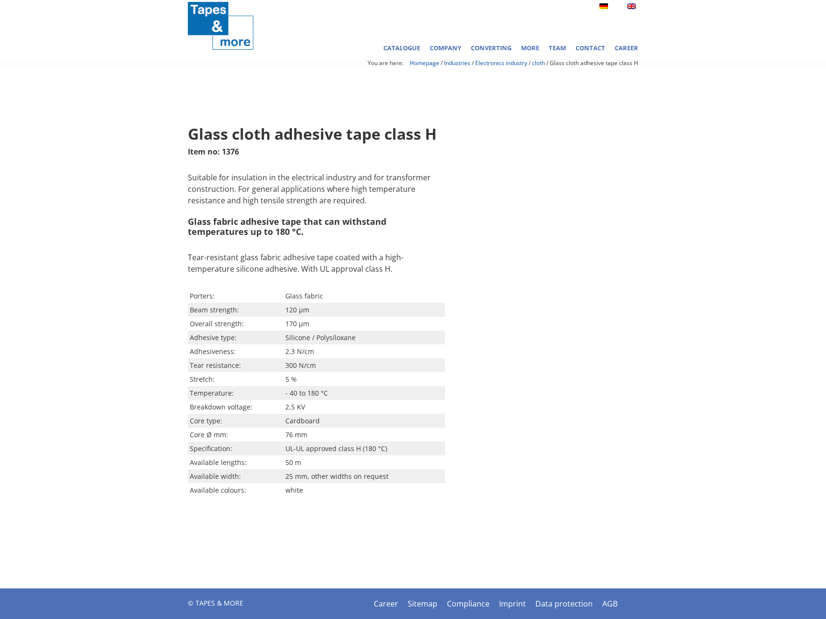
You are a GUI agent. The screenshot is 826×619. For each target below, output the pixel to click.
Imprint (512, 603)
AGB (610, 603)
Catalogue (401, 48)
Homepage (424, 63)
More (530, 48)
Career (626, 48)
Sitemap (422, 603)
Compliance (468, 603)
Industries (457, 63)
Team (557, 48)
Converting (491, 48)
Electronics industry (501, 63)
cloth (538, 63)
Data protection (564, 603)
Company (445, 48)
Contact (590, 48)
